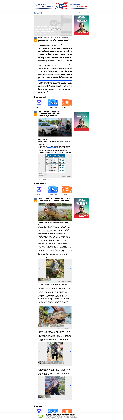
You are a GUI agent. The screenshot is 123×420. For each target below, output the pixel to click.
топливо (44, 179)
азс (39, 179)
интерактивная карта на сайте (54, 147)
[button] (70, 163)
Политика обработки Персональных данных (60, 414)
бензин (49, 179)
